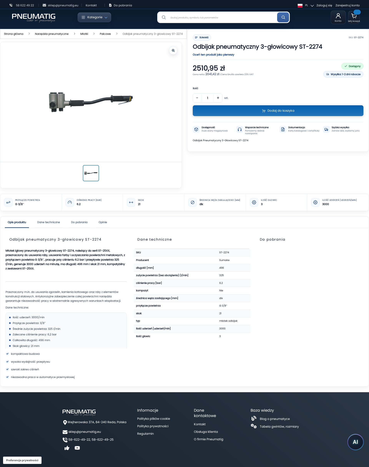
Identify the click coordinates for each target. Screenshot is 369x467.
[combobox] (223, 17)
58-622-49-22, (79, 440)
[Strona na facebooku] (67, 449)
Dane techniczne (48, 222)
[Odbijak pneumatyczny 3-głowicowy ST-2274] (91, 173)
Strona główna (13, 34)
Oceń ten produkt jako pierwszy (213, 55)
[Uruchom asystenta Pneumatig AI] (355, 442)
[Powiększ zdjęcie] (173, 50)
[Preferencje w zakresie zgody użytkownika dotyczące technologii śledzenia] (22, 460)
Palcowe (105, 34)
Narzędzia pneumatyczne (52, 34)
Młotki (84, 34)
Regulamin (145, 433)
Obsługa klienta (206, 432)
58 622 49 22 (25, 5)
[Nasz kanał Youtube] (77, 449)
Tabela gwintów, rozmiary (279, 426)
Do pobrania (123, 5)
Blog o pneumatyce (275, 419)
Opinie (103, 222)
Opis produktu (17, 222)
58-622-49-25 (103, 440)
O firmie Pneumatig (208, 439)
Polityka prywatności (153, 426)
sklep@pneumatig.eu (63, 5)
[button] (305, 5)
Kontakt (91, 5)
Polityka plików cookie (153, 418)
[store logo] (33, 17)
